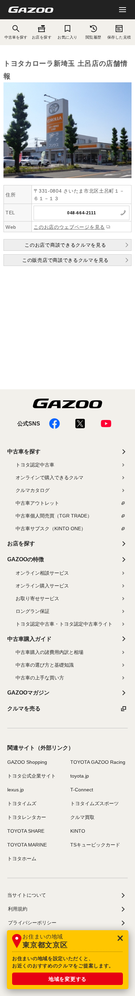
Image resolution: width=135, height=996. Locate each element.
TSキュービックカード (95, 845)
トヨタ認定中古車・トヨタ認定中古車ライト (64, 624)
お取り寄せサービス (37, 598)
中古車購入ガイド (29, 639)
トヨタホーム (21, 858)
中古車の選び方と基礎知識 (45, 665)
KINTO (77, 831)
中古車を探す (23, 451)
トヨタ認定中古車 (35, 465)
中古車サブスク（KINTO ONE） (51, 528)
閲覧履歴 (93, 37)
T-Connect (81, 789)
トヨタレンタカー (26, 817)
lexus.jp (15, 789)
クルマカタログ (33, 490)
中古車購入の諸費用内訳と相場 (49, 652)
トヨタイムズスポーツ (94, 803)
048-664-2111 (81, 213)
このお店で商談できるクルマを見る (65, 245)
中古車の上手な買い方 (40, 677)
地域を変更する (67, 979)
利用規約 (17, 909)
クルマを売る (23, 708)
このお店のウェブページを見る (69, 227)
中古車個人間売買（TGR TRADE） (54, 515)
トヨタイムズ (21, 803)
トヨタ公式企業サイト (31, 776)
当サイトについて (26, 895)
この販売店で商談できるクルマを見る (65, 260)
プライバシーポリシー (32, 922)
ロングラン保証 (33, 611)
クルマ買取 (82, 817)
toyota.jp (79, 776)
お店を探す (42, 37)
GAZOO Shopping (27, 762)
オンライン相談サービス (42, 573)
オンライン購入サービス (42, 585)
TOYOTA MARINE (27, 845)
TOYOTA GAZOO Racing (97, 762)
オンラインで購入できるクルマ (49, 477)
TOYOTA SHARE (25, 831)
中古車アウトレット (37, 503)
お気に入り (67, 37)
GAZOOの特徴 (25, 559)
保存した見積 (119, 37)
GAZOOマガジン (28, 693)
